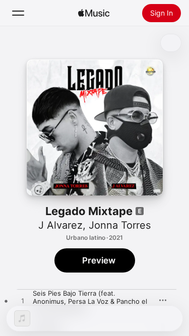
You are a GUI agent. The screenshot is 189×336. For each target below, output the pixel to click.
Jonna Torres (120, 225)
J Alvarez (60, 225)
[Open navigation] (18, 13)
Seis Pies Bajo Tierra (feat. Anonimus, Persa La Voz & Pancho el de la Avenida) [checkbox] (90, 301)
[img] (93, 13)
